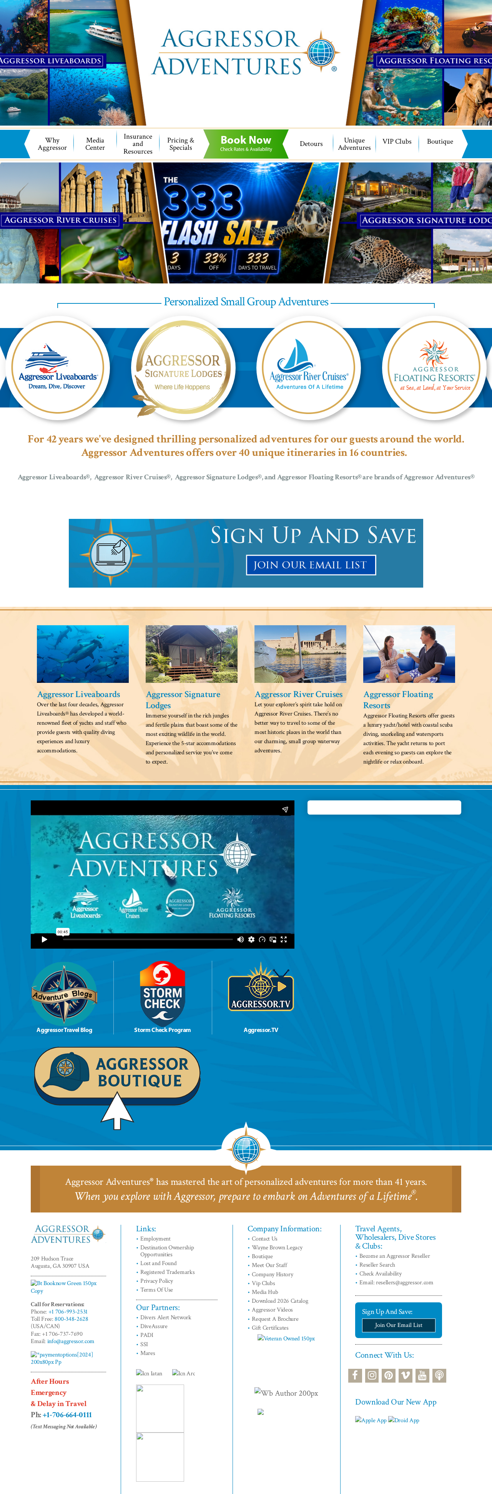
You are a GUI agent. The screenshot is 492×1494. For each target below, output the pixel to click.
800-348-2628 (71, 1319)
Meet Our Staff (269, 1265)
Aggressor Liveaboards (78, 694)
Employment (155, 1239)
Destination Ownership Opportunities (167, 1251)
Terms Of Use (156, 1290)
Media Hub (265, 1292)
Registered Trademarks (167, 1272)
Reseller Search (377, 1265)
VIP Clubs (397, 141)
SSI (144, 1344)
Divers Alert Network (165, 1317)
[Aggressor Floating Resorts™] (434, 368)
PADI (146, 1335)
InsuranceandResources (138, 144)
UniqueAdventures (354, 144)
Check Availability (380, 1274)
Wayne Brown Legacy (277, 1248)
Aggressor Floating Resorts (398, 699)
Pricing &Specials (180, 144)
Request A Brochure (275, 1319)
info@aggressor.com (71, 1341)
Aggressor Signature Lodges (183, 699)
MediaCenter (95, 144)
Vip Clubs (263, 1283)
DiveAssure (154, 1326)
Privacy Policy (156, 1281)
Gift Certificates (270, 1328)
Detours (311, 144)
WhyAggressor (52, 144)
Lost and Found (158, 1263)
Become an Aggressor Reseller (394, 1256)
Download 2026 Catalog (280, 1301)
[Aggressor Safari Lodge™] (183, 368)
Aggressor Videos (272, 1310)
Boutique (440, 141)
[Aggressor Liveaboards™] (57, 368)
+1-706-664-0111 (67, 1415)
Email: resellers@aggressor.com (396, 1283)
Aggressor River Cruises (298, 694)
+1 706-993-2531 (68, 1312)
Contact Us (265, 1239)
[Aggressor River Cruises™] (308, 368)
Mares (147, 1353)
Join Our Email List (398, 1325)
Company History (272, 1274)
